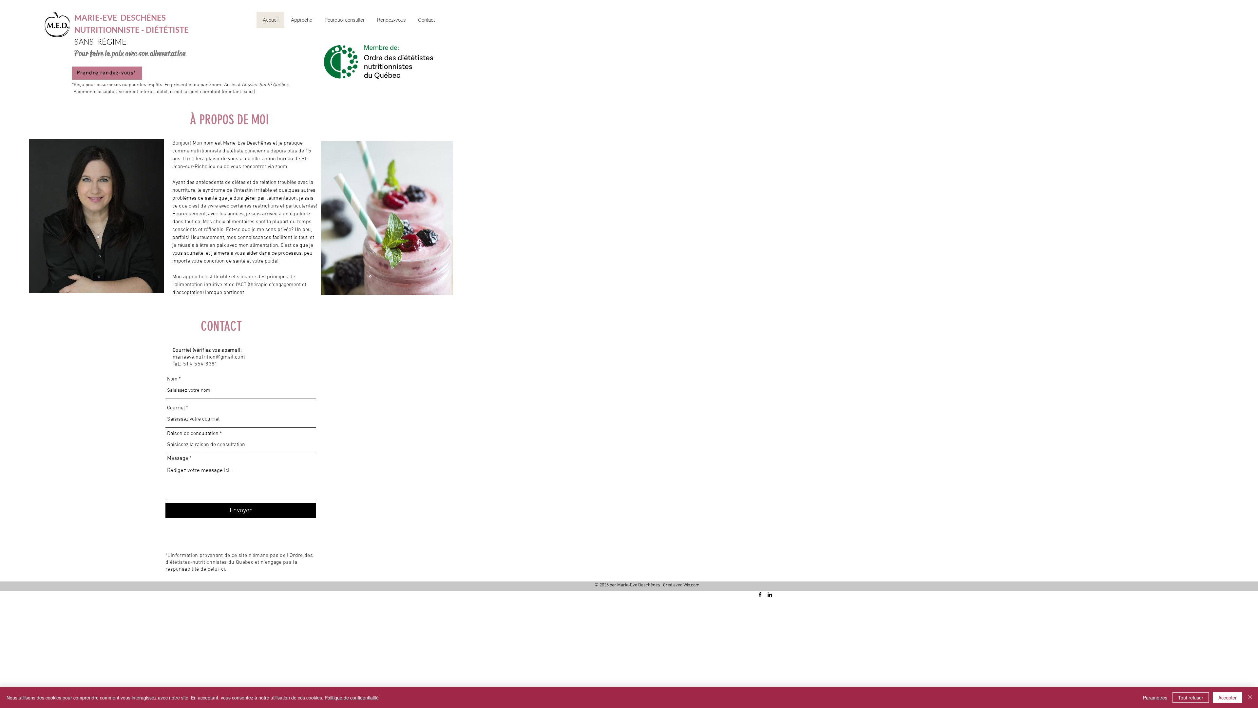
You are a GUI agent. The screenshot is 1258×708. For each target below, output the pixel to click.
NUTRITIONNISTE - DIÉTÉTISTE (131, 29)
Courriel (176, 408)
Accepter (1227, 697)
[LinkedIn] (770, 594)
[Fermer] (1250, 697)
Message (177, 459)
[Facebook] (760, 594)
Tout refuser (1190, 697)
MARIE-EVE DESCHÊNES (120, 17)
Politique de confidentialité (352, 697)
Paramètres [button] (1155, 697)
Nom (172, 379)
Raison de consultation (193, 433)
